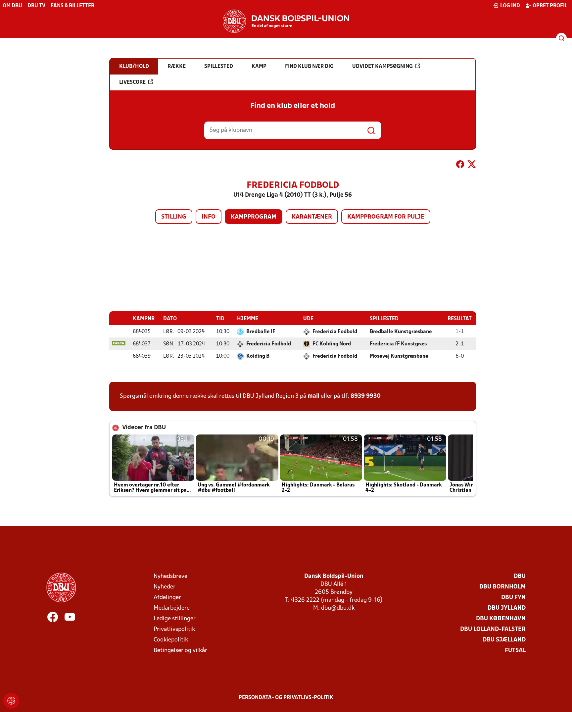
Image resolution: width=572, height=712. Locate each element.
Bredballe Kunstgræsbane (401, 332)
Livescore (132, 82)
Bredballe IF (260, 332)
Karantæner (312, 217)
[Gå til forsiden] (286, 21)
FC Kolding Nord (331, 344)
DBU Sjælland (504, 640)
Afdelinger (167, 597)
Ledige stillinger (175, 619)
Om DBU (12, 6)
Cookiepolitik (171, 640)
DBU (520, 576)
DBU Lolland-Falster (493, 629)
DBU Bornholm (502, 587)
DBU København (501, 619)
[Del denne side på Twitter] (471, 165)
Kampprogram (253, 217)
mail (313, 396)
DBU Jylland (507, 608)
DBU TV (36, 6)
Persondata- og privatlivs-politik (286, 697)
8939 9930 (366, 396)
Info (208, 217)
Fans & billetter (72, 6)
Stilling (173, 217)
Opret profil (550, 6)
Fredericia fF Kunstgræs (398, 344)
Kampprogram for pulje (385, 217)
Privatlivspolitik (174, 629)
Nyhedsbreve (170, 576)
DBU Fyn (513, 597)
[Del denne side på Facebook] (460, 165)
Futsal (515, 650)
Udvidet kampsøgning (382, 66)
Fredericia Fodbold (334, 332)
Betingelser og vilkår (180, 650)
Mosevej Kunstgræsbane (399, 356)
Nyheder (164, 587)
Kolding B (257, 356)
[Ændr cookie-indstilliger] (11, 701)
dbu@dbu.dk (338, 608)
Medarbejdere (172, 608)
